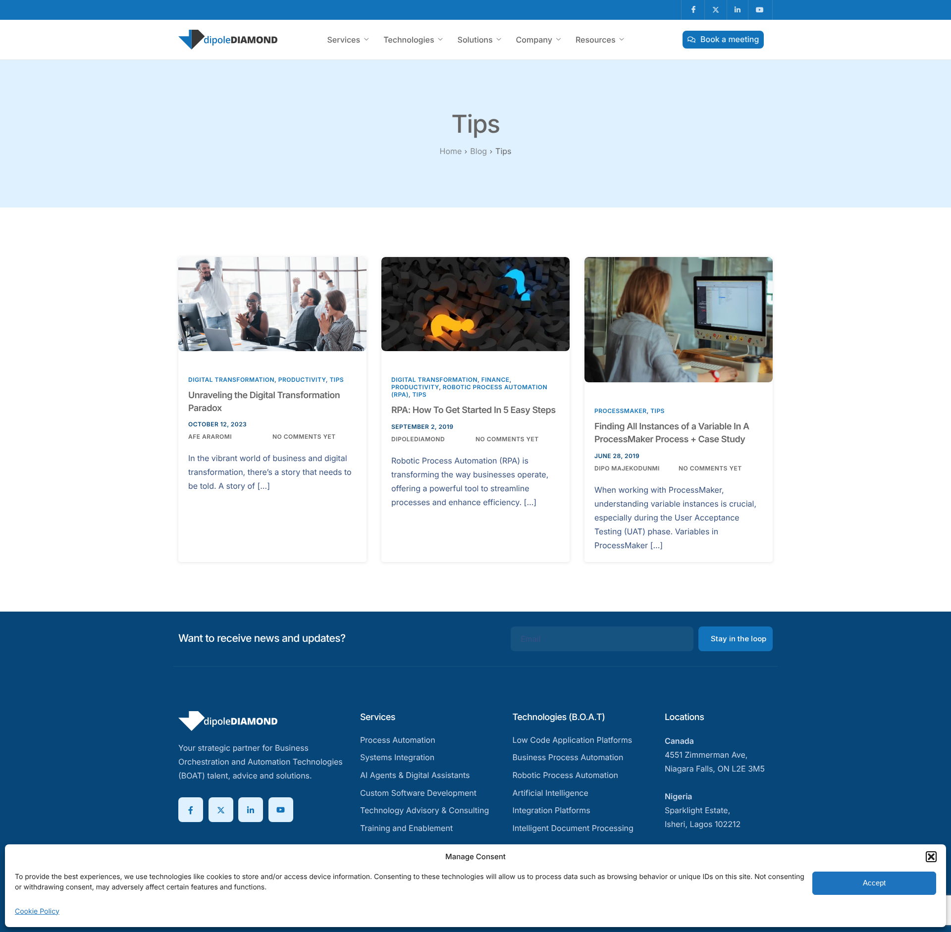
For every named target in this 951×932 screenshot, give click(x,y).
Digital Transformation (231, 379)
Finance (495, 379)
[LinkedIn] (250, 809)
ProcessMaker (620, 410)
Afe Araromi (210, 436)
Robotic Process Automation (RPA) (469, 390)
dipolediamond (418, 439)
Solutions (475, 40)
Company (534, 40)
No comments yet (304, 436)
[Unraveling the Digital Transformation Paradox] (272, 303)
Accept (874, 883)
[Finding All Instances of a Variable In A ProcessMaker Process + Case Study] (678, 318)
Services (343, 40)
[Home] (227, 39)
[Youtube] (280, 809)
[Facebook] (190, 809)
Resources (596, 40)
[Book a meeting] (723, 40)
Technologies (408, 40)
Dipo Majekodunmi (627, 468)
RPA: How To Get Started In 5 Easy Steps (473, 410)
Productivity (302, 379)
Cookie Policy (37, 911)
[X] (221, 809)
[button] (931, 857)
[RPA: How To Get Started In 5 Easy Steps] (475, 303)
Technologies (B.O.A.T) (558, 717)
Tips (336, 379)
